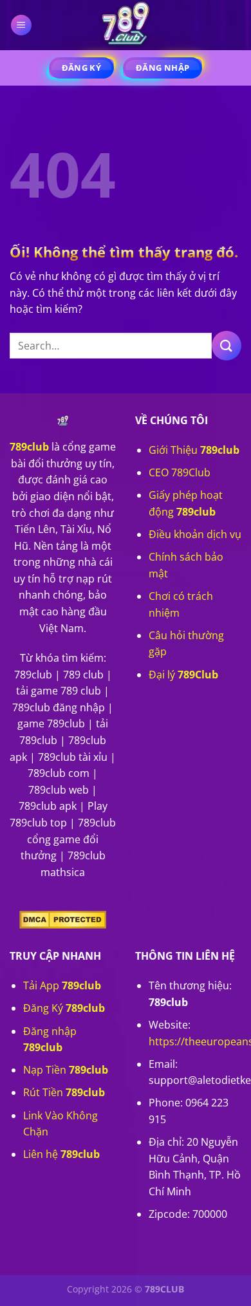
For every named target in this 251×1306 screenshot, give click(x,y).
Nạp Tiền (65, 1070)
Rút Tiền (64, 1092)
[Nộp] (226, 345)
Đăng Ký (64, 1008)
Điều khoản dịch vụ (195, 534)
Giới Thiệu (194, 450)
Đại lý (183, 674)
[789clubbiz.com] (125, 25)
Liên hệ (61, 1154)
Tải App (62, 985)
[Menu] (21, 25)
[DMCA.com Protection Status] (62, 918)
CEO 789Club (179, 472)
